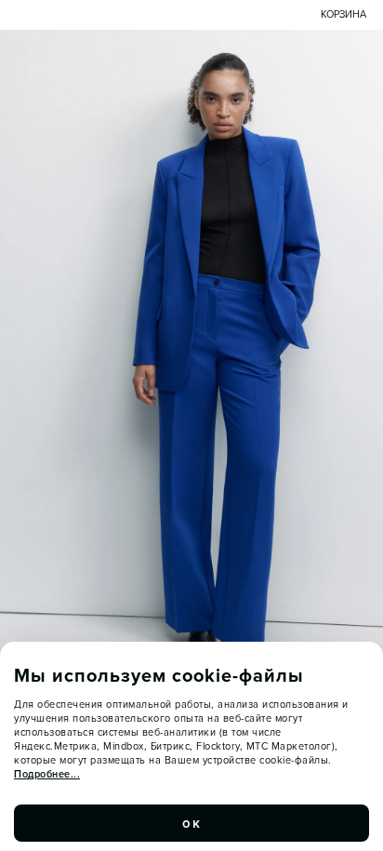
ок (191, 823)
